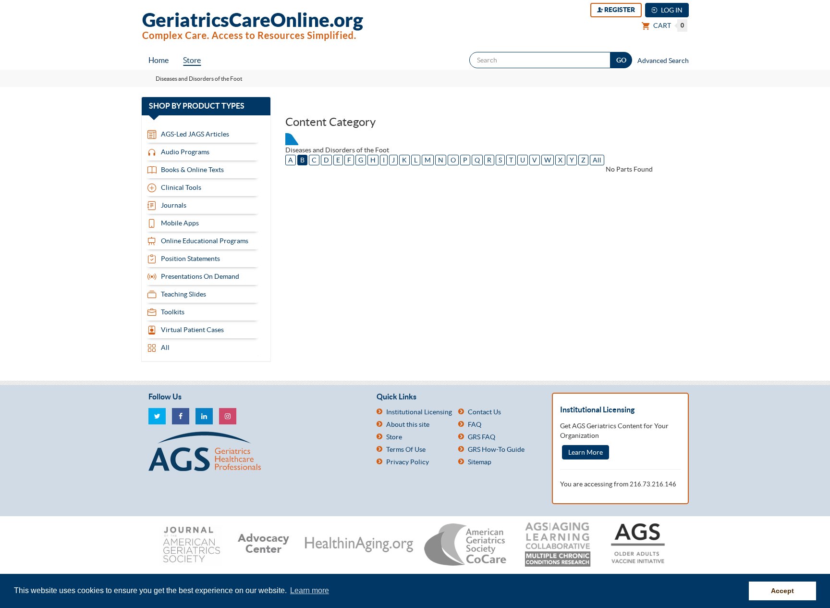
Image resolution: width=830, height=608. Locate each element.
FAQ (474, 424)
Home (158, 60)
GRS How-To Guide (496, 449)
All (597, 160)
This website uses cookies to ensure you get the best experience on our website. (151, 590)
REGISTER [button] (619, 9)
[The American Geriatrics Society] (255, 451)
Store (192, 60)
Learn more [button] (309, 590)
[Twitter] (157, 416)
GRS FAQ (481, 437)
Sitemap (479, 462)
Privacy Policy (407, 462)
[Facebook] (180, 416)
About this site (407, 424)
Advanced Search (663, 60)
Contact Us (484, 412)
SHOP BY (206, 106)
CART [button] (668, 25)
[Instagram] (227, 416)
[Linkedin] (204, 416)
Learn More (585, 452)
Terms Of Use (406, 449)
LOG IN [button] (671, 10)
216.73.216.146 (653, 484)
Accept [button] (782, 591)
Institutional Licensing (419, 412)
